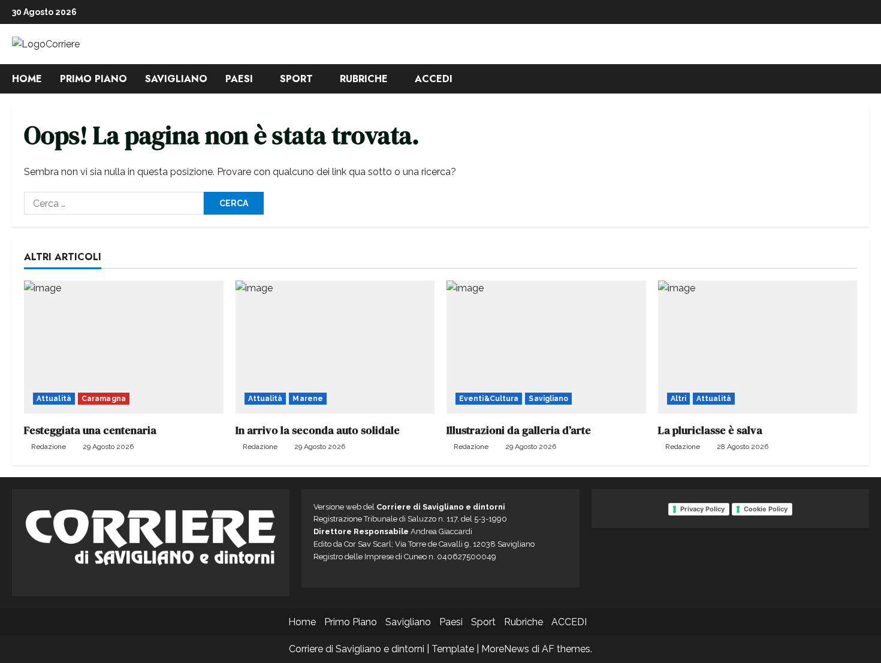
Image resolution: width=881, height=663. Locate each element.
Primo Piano (93, 79)
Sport (296, 79)
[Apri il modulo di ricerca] (865, 79)
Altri (679, 398)
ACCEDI (433, 79)
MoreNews (505, 649)
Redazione (48, 446)
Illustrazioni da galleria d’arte (518, 430)
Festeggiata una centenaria (90, 430)
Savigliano (176, 79)
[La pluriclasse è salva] (758, 347)
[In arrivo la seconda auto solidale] (335, 347)
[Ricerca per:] (114, 203)
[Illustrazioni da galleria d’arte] (546, 347)
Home (27, 79)
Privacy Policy (702, 509)
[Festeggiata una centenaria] (124, 347)
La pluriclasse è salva (710, 430)
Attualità (54, 398)
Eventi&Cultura (488, 398)
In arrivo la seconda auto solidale (318, 430)
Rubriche (364, 79)
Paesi (239, 79)
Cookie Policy (766, 509)
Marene (307, 398)
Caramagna (104, 398)
